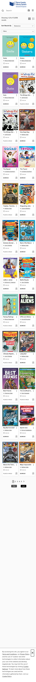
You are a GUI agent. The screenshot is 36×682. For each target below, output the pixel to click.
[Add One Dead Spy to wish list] (33, 141)
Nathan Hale (25, 134)
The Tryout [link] (23, 169)
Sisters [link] (22, 58)
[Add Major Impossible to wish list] (33, 473)
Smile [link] (5, 58)
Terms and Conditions (9, 654)
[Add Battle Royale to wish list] (33, 289)
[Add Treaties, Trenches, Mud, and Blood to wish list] (16, 215)
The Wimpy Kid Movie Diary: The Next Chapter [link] (26, 95)
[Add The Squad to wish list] (16, 178)
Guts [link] (4, 95)
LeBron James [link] (7, 280)
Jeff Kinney (25, 97)
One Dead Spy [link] (24, 132)
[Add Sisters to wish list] (33, 67)
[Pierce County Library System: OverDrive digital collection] (18, 4)
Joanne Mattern (26, 208)
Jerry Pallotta (8, 245)
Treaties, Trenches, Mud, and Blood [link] (9, 206)
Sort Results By (6, 26)
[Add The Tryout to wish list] (33, 178)
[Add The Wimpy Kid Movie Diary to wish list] (16, 141)
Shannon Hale (8, 393)
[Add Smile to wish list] (16, 67)
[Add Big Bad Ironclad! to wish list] (16, 436)
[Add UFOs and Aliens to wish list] (33, 326)
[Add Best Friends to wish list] (16, 400)
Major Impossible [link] (25, 465)
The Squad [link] (6, 169)
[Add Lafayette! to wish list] (33, 363)
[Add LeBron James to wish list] (16, 289)
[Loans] (29, 10)
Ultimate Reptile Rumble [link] (9, 354)
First (14, 486)
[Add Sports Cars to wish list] (33, 436)
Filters (5, 31)
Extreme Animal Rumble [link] (9, 243)
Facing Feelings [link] (8, 317)
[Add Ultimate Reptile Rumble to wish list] (16, 363)
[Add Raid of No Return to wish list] (33, 252)
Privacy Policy (24, 654)
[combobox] (14, 10)
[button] (29, 19)
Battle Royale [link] (24, 280)
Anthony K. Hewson (10, 282)
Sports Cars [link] (24, 428)
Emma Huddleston (27, 430)
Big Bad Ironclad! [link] (8, 428)
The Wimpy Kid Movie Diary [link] (9, 132)
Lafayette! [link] (23, 354)
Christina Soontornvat (10, 171)
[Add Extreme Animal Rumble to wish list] (16, 252)
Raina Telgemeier (9, 60)
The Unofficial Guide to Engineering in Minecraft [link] (26, 391)
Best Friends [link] (7, 391)
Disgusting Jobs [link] (25, 206)
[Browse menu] (33, 10)
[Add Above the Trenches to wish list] (16, 473)
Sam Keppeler (25, 393)
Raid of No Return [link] (26, 243)
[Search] (2, 10)
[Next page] (24, 482)
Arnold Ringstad (26, 319)
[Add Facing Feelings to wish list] (16, 326)
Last (23, 486)
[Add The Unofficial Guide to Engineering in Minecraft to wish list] (33, 400)
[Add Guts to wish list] (16, 104)
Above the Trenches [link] (9, 465)
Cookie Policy (6, 676)
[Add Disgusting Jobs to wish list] (33, 215)
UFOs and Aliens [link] (25, 317)
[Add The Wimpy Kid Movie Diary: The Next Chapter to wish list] (33, 104)
